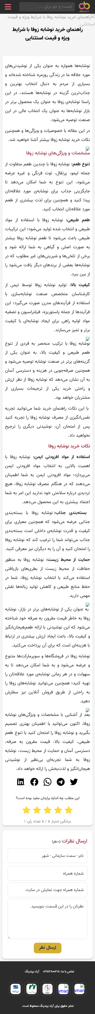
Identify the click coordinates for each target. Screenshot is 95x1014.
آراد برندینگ (32, 971)
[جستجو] (20, 6)
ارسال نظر (47, 947)
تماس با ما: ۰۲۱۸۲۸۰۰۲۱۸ (58, 971)
